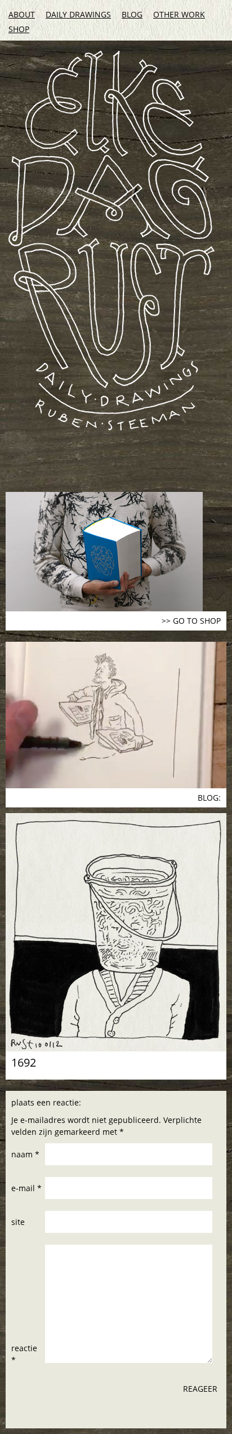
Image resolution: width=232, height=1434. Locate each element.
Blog (132, 14)
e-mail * (26, 1188)
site (18, 1222)
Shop (18, 29)
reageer (200, 1388)
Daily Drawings (78, 14)
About (21, 14)
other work (179, 14)
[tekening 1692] (116, 932)
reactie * (24, 1354)
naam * (25, 1154)
